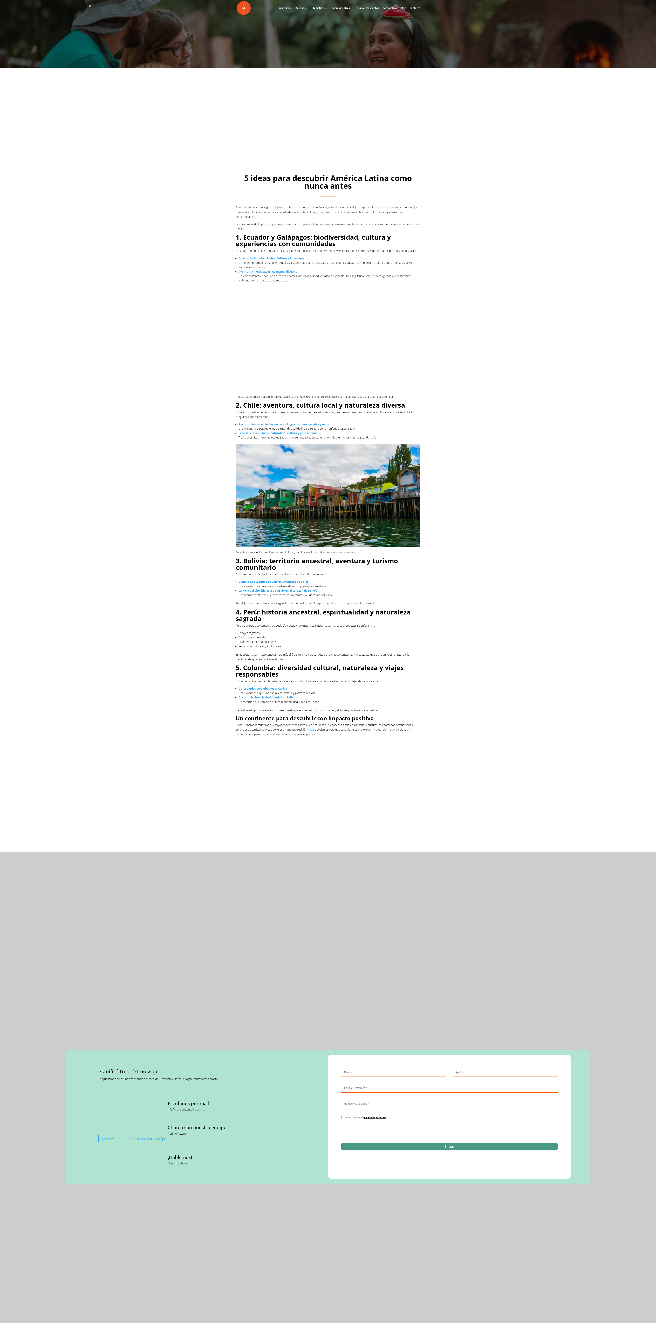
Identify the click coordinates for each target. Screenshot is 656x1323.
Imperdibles (285, 8)
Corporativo (390, 8)
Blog (403, 8)
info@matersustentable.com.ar (186, 1109)
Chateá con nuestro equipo (197, 1127)
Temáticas (319, 8)
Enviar (449, 1146)
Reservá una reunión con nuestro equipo (134, 1138)
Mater (386, 207)
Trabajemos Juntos (368, 8)
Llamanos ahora (177, 1163)
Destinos (300, 8)
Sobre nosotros (341, 8)
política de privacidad (375, 1117)
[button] (90, 6)
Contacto (414, 8)
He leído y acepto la (365, 1117)
